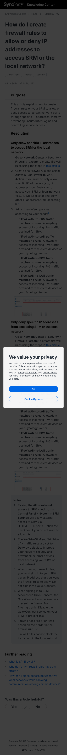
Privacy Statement (27, 372)
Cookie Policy (50, 372)
